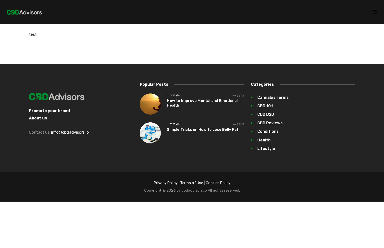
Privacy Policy (166, 183)
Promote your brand (49, 110)
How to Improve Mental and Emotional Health (202, 102)
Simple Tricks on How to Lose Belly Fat (202, 129)
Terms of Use (191, 183)
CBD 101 (265, 105)
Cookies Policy (218, 183)
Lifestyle (173, 95)
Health (264, 140)
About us (38, 118)
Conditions (268, 131)
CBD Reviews (270, 123)
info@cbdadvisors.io (70, 132)
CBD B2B (265, 114)
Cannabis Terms (273, 97)
